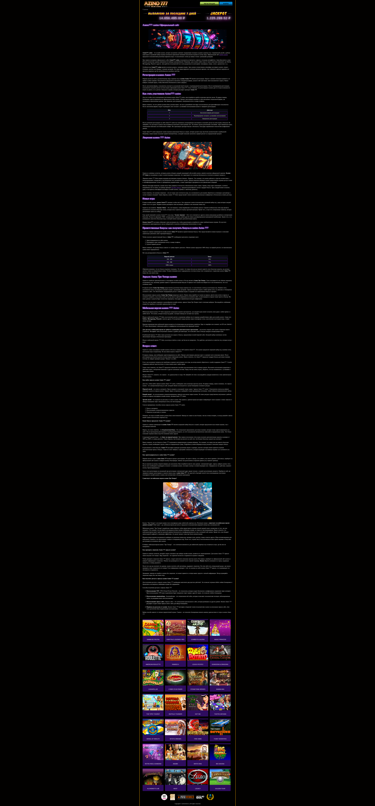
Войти (226, 3)
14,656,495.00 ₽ (172, 18)
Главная (145, 9)
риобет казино (223, 54)
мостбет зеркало (176, 187)
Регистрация (209, 3)
